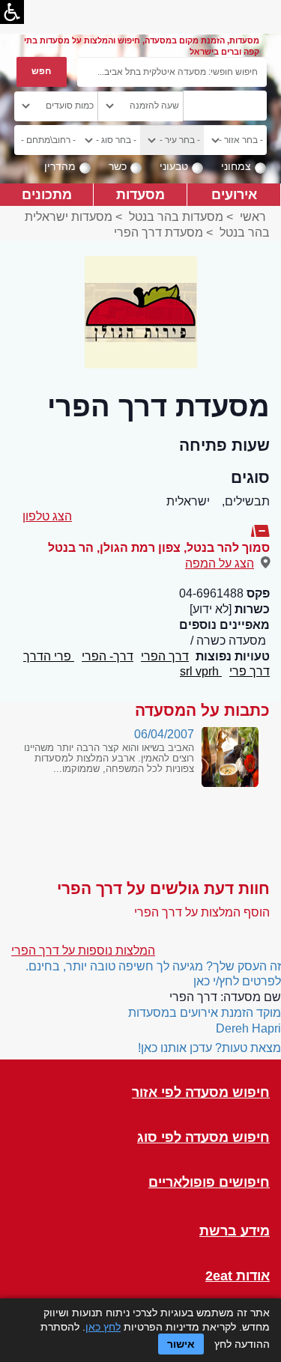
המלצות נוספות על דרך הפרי (83, 950)
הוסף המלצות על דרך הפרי (202, 912)
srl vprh (201, 671)
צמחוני (236, 166)
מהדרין (60, 166)
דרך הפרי (165, 656)
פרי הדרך (48, 656)
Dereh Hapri (248, 1028)
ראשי (253, 216)
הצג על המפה (219, 563)
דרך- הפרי (107, 656)
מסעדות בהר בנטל (176, 216)
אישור (181, 1344)
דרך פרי (249, 671)
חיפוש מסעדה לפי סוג (203, 1138)
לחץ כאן (103, 1327)
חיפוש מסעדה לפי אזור (201, 1093)
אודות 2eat (237, 1276)
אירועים (234, 194)
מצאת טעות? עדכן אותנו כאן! (209, 1048)
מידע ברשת (234, 1231)
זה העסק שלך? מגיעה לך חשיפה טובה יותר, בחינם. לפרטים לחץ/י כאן (153, 974)
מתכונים (47, 194)
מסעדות (140, 194)
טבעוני (174, 166)
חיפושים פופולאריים (209, 1183)
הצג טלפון (47, 516)
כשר (118, 166)
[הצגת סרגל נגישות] (12, 12)
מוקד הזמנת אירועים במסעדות (204, 1012)
